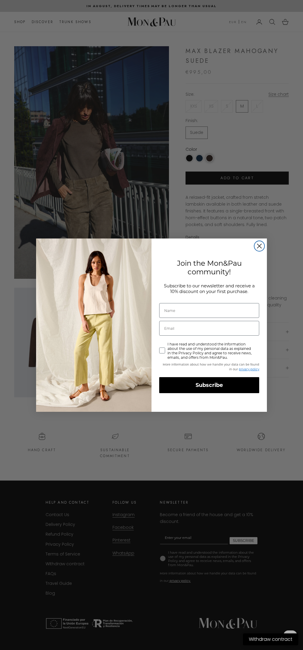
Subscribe (209, 385)
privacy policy (249, 369)
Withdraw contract (270, 639)
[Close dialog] (259, 246)
